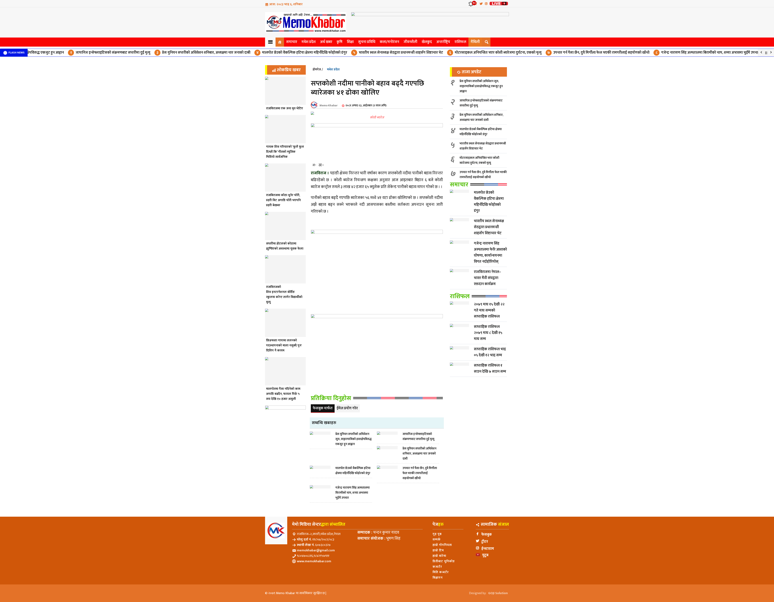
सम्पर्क (437, 539)
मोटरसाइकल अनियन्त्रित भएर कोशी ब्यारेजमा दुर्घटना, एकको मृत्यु (477, 53)
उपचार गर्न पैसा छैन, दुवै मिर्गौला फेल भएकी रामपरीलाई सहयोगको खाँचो (580, 53)
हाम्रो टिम (438, 550)
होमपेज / (318, 69)
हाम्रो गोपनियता (442, 545)
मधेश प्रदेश (309, 42)
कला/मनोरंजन (389, 42)
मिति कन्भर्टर (441, 572)
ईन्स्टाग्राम (487, 549)
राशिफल (460, 42)
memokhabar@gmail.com (316, 550)
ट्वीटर (484, 542)
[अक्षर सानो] (314, 165)
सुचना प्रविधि (366, 42)
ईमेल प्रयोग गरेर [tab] (347, 408)
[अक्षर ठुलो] (321, 165)
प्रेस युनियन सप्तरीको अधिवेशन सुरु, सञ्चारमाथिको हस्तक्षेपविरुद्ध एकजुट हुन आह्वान (481, 86)
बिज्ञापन (438, 577)
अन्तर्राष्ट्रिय (443, 42)
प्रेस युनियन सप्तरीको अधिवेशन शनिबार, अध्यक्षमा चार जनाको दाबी (185, 53)
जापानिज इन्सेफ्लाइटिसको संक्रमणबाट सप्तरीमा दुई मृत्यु (92, 53)
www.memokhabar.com (314, 561)
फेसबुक (486, 535)
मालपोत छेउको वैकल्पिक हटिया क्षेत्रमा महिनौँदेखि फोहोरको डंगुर (283, 53)
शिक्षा (350, 42)
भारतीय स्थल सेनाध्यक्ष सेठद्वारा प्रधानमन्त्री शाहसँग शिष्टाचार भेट (380, 53)
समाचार (291, 42)
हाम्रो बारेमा (439, 556)
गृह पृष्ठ (437, 534)
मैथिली (475, 42)
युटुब (485, 555)
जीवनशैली (410, 42)
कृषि (339, 42)
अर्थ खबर (326, 42)
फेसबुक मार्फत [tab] (323, 408)
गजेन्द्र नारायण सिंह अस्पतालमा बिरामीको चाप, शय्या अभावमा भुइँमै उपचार (689, 53)
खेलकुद (427, 42)
